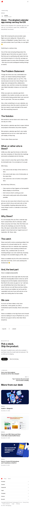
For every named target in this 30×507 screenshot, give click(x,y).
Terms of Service (6, 503)
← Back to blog (4, 10)
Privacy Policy (26, 502)
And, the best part (9, 269)
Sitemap (18, 503)
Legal (13, 503)
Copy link (4, 328)
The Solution (7, 116)
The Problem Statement (12, 71)
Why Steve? (7, 216)
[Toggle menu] (27, 1)
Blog (5, 478)
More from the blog (14, 359)
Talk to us (4, 359)
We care (5, 300)
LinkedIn (14, 328)
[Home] (1, 478)
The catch (6, 239)
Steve (9, 478)
